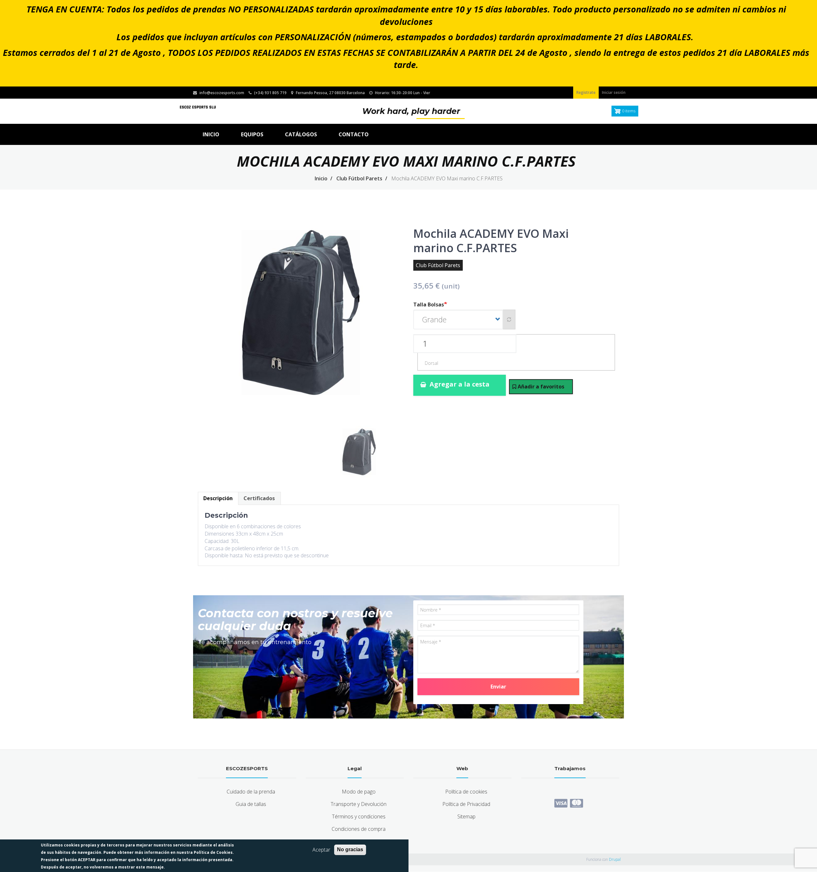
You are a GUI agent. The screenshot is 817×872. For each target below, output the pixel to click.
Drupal (615, 859)
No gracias (350, 849)
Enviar (498, 686)
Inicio (211, 134)
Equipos (252, 134)
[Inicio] (198, 106)
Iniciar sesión (614, 92)
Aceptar (321, 849)
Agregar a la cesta (460, 384)
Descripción (218, 498)
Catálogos (301, 134)
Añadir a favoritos (541, 386)
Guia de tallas (251, 804)
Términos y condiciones (359, 816)
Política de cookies (466, 791)
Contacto (354, 134)
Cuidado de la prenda (251, 791)
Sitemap (466, 816)
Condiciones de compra (359, 828)
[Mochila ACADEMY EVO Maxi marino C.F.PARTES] (301, 323)
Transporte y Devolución (358, 804)
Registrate (586, 92)
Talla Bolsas (428, 304)
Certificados (259, 498)
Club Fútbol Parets (359, 178)
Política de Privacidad (466, 804)
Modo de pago (359, 791)
